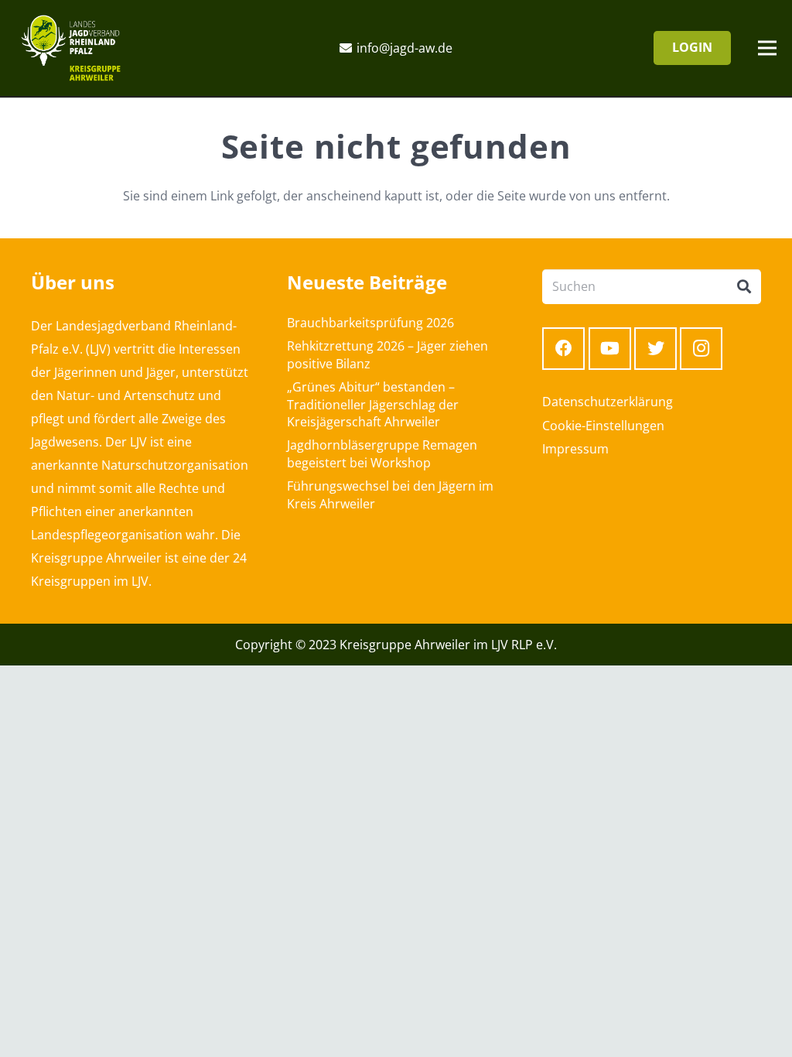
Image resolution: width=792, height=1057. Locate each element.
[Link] (70, 48)
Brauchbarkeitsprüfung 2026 (370, 322)
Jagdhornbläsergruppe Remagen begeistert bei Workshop (382, 453)
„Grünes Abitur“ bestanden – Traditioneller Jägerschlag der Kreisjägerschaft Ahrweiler (373, 404)
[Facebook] (563, 348)
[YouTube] (610, 348)
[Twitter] (655, 348)
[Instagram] (701, 348)
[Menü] (767, 48)
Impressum (575, 448)
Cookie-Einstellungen (603, 425)
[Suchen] (744, 287)
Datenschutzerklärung (607, 401)
